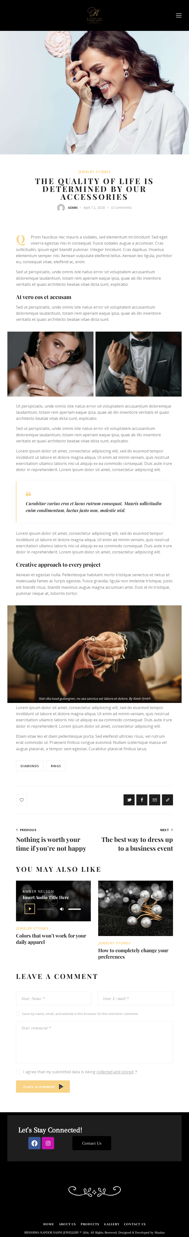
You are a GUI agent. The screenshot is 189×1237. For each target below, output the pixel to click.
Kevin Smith (141, 698)
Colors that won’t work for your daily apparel (51, 938)
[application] (53, 908)
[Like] (22, 799)
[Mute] (62, 909)
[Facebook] (34, 1143)
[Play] (30, 909)
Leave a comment (39, 1086)
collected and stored (114, 1072)
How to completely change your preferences (133, 953)
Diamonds (30, 766)
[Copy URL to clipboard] (167, 799)
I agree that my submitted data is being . (80, 1072)
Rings (56, 766)
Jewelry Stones (94, 172)
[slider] (75, 908)
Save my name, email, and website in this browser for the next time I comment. (80, 1014)
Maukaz (160, 1232)
